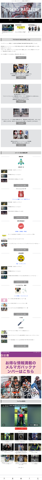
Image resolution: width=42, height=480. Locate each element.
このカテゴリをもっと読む (21, 185)
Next (41, 29)
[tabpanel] (8, 29)
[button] (22, 431)
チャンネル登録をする (21, 428)
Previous (0, 29)
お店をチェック (21, 57)
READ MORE (21, 77)
